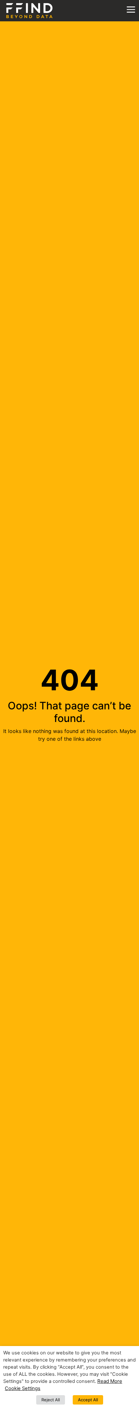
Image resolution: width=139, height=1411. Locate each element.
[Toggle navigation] (131, 9)
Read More (109, 1381)
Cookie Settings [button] (22, 1388)
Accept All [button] (88, 1399)
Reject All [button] (50, 1399)
